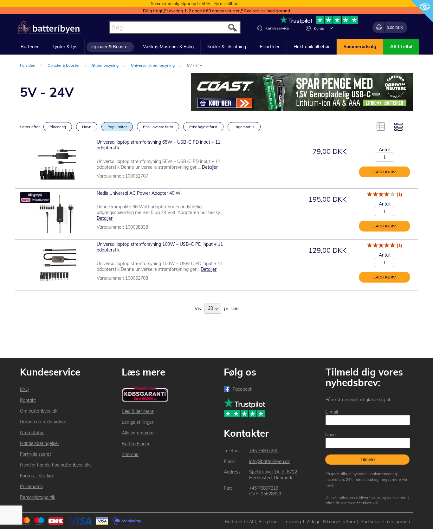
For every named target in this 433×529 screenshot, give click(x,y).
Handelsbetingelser (39, 443)
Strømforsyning (106, 65)
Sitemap (130, 454)
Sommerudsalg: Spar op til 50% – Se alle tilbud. (195, 3)
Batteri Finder (136, 444)
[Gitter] (381, 126)
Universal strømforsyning (153, 65)
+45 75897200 (263, 451)
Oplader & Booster (64, 65)
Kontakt (28, 400)
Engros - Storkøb (37, 476)
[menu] (216, 47)
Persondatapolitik (37, 497)
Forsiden (28, 65)
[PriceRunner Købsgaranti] (145, 394)
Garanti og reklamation (43, 422)
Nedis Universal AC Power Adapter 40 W (139, 193)
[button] (331, 28)
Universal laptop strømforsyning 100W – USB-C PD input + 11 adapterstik (160, 247)
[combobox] (175, 27)
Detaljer (210, 167)
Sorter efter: (30, 126)
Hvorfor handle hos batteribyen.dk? (55, 465)
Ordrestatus (32, 432)
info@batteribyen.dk (269, 461)
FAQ (24, 389)
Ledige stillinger (137, 422)
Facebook (242, 389)
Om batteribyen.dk (38, 411)
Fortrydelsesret (35, 454)
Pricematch (31, 486)
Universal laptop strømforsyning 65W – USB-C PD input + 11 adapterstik (158, 145)
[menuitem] (30, 47)
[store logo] (49, 27)
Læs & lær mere (138, 411)
